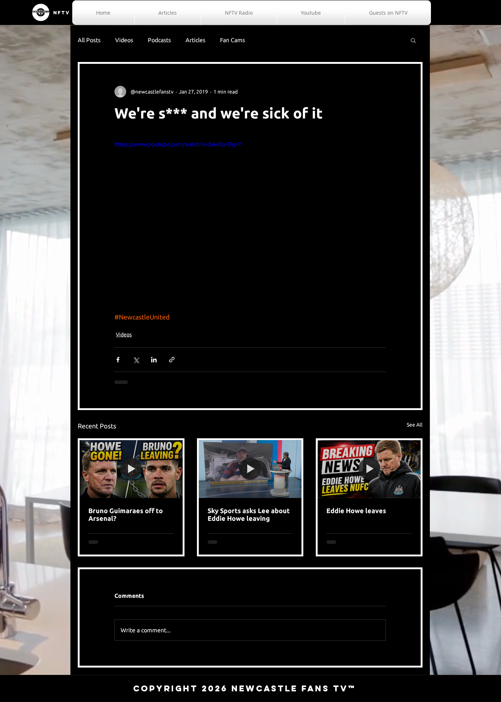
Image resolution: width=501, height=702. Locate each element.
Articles (195, 40)
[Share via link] (171, 359)
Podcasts (159, 40)
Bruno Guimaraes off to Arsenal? (125, 514)
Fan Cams (232, 40)
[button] (413, 40)
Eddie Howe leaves (356, 510)
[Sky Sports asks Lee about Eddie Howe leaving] (250, 469)
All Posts (89, 40)
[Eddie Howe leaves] (369, 469)
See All (415, 425)
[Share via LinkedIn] (153, 359)
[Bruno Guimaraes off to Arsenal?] (131, 469)
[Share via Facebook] (117, 359)
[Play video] (250, 216)
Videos (124, 40)
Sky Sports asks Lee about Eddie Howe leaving (249, 514)
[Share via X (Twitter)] (135, 359)
